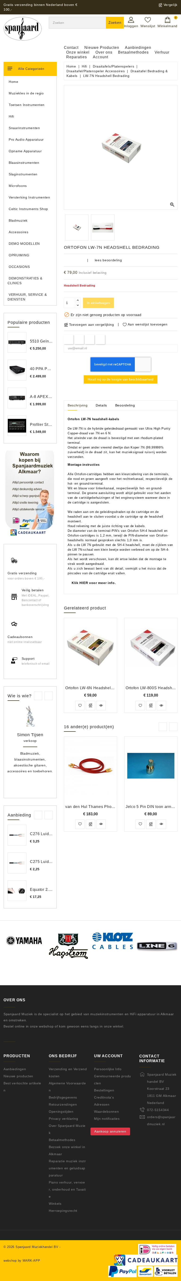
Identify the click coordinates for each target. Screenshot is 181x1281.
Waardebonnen (106, 1111)
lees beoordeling (108, 260)
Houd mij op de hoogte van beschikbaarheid (120, 379)
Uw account (108, 1056)
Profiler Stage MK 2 (48, 425)
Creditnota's (104, 1097)
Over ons (103, 52)
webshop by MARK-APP (22, 1260)
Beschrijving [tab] (77, 405)
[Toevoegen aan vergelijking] (90, 705)
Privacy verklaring (63, 1118)
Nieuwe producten (18, 1076)
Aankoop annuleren (110, 1131)
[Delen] (68, 339)
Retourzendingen (63, 1104)
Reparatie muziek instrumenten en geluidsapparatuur (67, 1168)
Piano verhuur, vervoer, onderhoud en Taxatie (67, 1189)
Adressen (102, 1104)
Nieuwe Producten (101, 48)
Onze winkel (78, 52)
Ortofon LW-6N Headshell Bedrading (98, 688)
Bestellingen (104, 1090)
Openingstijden (61, 1111)
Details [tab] (101, 405)
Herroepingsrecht (63, 1211)
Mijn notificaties (107, 1118)
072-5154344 (158, 1110)
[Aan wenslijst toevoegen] (80, 705)
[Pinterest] (100, 339)
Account (100, 57)
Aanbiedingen (138, 48)
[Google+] (89, 339)
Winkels (55, 1203)
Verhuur (162, 52)
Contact (71, 48)
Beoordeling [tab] (125, 405)
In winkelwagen (98, 303)
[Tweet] (79, 339)
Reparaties (76, 57)
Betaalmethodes (133, 52)
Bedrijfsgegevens (63, 1097)
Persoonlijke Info (108, 1069)
